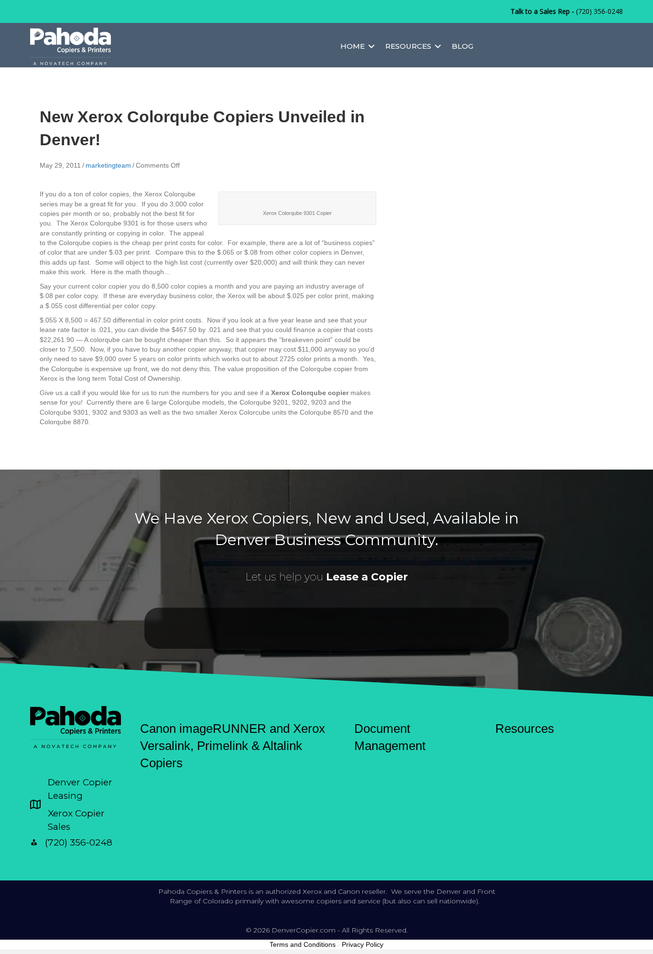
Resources (408, 46)
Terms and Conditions (303, 944)
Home (352, 46)
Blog (462, 46)
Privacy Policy (362, 944)
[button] (371, 46)
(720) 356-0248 (599, 11)
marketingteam (108, 165)
